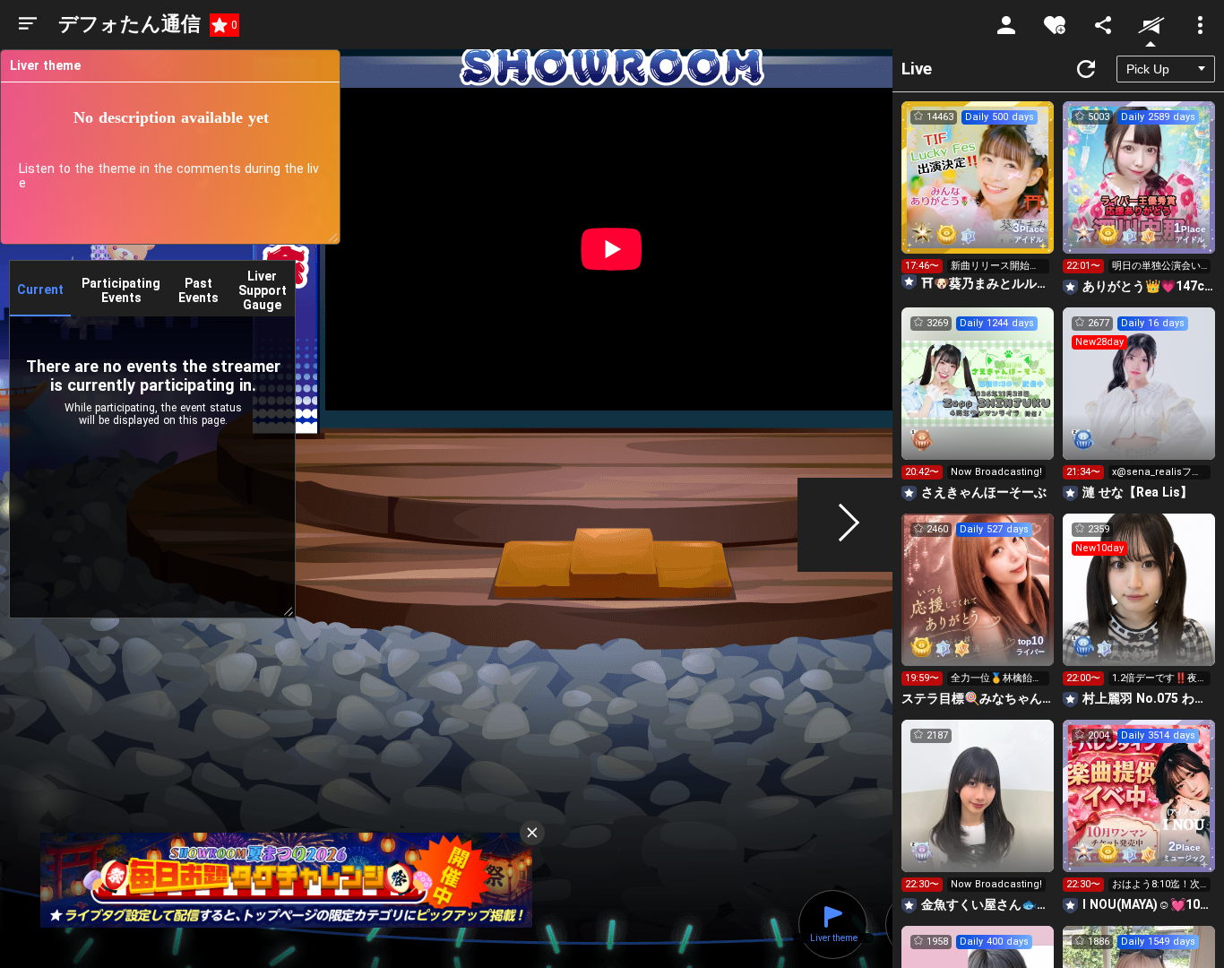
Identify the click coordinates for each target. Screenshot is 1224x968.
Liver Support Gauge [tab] (262, 290)
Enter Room (978, 193)
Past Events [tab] (198, 290)
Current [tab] (40, 289)
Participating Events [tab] (121, 290)
